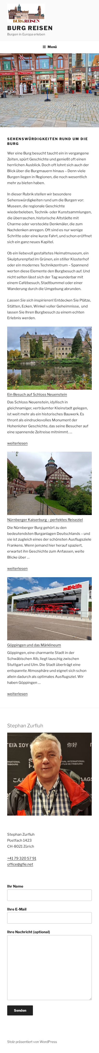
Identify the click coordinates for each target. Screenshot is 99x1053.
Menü (52, 47)
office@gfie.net (20, 864)
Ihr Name (15, 886)
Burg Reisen (30, 28)
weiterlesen (17, 443)
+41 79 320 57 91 (21, 858)
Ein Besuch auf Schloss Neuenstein (37, 394)
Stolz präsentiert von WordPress (32, 1042)
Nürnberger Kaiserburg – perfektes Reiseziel (45, 520)
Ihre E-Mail (16, 909)
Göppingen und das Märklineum (34, 645)
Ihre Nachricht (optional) (28, 932)
